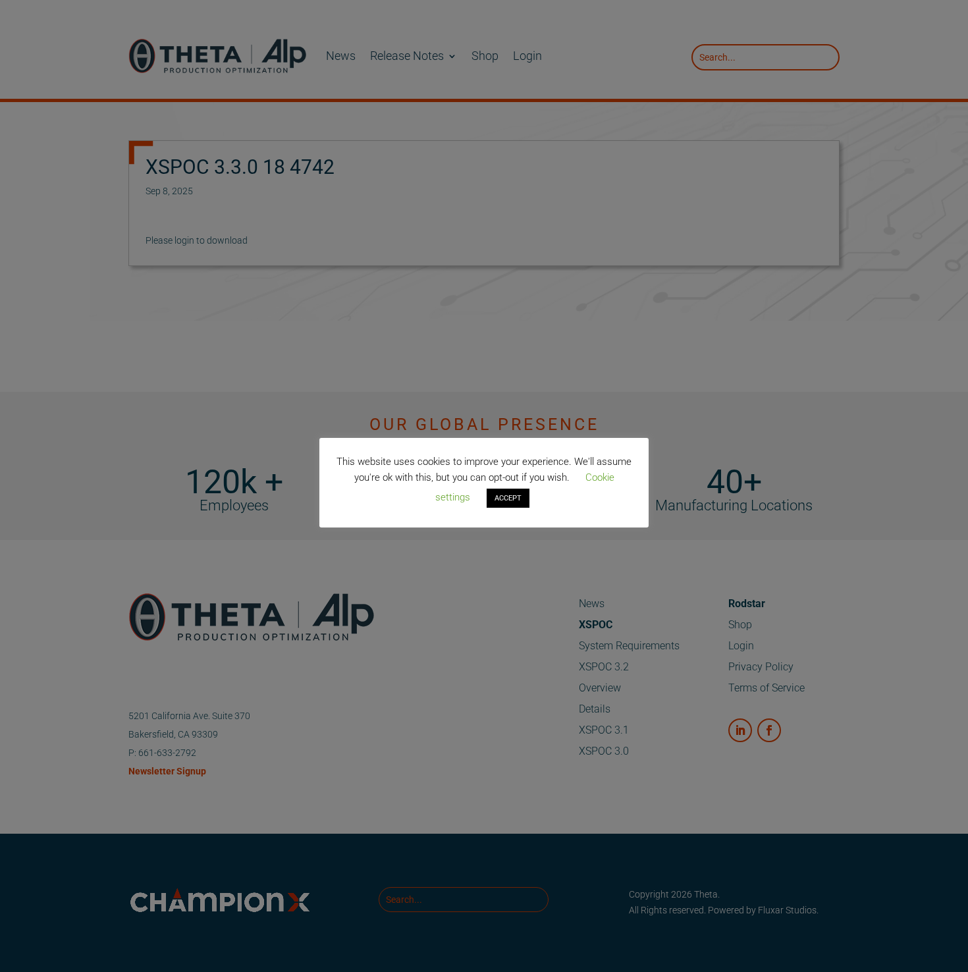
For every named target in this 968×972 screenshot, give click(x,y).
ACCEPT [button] (508, 498)
